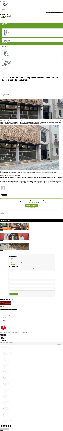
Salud (5, 34)
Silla (5, 397)
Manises (6, 388)
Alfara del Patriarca (8, 352)
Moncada (6, 366)
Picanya (5, 392)
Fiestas (5, 31)
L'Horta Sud (8, 74)
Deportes (5, 29)
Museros (6, 367)
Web (10, 287)
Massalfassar (7, 363)
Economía (6, 30)
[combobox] (4, 429)
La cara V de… (6, 41)
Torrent (12, 74)
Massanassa (6, 389)
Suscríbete (4, 5)
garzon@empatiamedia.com (4, 307)
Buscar (3, 43)
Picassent (6, 394)
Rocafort (6, 372)
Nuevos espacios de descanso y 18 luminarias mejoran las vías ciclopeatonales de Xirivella (15, 252)
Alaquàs (5, 377)
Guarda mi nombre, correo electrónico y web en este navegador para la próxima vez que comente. (25, 291)
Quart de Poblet (7, 395)
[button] (31, 83)
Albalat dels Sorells (8, 348)
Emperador (6, 358)
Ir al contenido (2, 0)
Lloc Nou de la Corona (8, 387)
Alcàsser (6, 379)
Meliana (5, 365)
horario (24, 184)
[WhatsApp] (7, 14)
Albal (5, 378)
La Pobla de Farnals (8, 361)
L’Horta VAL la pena (8, 420)
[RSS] (3, 14)
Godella (5, 360)
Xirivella (6, 400)
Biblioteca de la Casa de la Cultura (15, 184)
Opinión (5, 60)
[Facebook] (0, 14)
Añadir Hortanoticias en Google (31, 205)
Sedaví (5, 396)
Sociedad (5, 35)
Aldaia (5, 381)
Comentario (11, 269)
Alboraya (6, 350)
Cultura (5, 51)
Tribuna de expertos (7, 61)
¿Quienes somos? (5, 4)
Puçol (5, 370)
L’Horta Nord (4, 24)
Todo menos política (7, 39)
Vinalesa (6, 375)
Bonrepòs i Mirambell (8, 354)
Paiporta (6, 391)
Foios (5, 359)
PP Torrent (28, 184)
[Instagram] (2, 14)
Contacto (4, 6)
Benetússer (6, 384)
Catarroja (6, 385)
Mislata (5, 390)
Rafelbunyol (6, 371)
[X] (8, 426)
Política (5, 33)
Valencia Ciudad (5, 26)
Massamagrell (7, 364)
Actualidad (4, 23)
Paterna (5, 369)
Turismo (5, 36)
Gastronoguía (6, 32)
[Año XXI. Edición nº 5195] (6, 3)
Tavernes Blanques (8, 373)
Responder (13, 264)
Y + (2, 37)
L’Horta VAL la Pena (7, 40)
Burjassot (6, 355)
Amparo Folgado (6, 184)
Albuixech (6, 351)
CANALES (4, 403)
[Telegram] (4, 14)
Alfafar (5, 382)
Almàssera (6, 353)
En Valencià (4, 42)
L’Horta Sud (4, 25)
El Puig (5, 357)
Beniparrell (6, 383)
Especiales (4, 27)
